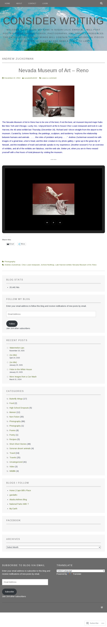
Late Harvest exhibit (63, 265)
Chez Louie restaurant (31, 265)
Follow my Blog (18, 299)
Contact (32, 3)
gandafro (13, 495)
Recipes (13, 439)
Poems (12, 430)
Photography (10, 262)
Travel (12, 453)
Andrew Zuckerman (13, 265)
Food (11, 403)
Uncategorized (15, 462)
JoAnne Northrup (47, 265)
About (19, 3)
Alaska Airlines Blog (18, 499)
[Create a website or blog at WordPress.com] (102, 607)
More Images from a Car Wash (23, 377)
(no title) (13, 355)
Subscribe (9, 592)
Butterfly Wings (16, 399)
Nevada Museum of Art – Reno (54, 70)
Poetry (12, 435)
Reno (94, 265)
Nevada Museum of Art (81, 265)
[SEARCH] (101, 3)
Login (45, 3)
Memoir (12, 412)
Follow (12, 324)
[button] (47, 222)
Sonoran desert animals (20, 448)
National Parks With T (19, 504)
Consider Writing (53, 20)
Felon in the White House (21, 369)
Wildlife (12, 471)
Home (7, 3)
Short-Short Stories (17, 444)
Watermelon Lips (17, 348)
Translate (77, 574)
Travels (12, 457)
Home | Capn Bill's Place (20, 490)
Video (11, 466)
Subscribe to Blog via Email (23, 565)
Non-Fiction (14, 417)
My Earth (13, 508)
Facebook (13, 520)
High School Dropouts (19, 408)
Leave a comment (49, 78)
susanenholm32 (30, 78)
